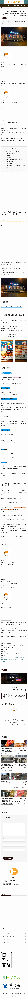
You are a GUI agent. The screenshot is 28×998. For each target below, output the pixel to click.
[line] (16, 888)
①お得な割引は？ (11, 161)
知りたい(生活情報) (8, 936)
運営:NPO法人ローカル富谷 (20, 993)
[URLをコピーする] (25, 690)
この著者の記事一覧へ (14, 729)
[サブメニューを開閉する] (25, 933)
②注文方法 (9, 163)
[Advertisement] (14, 191)
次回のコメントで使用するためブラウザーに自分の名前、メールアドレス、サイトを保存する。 (14, 853)
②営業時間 (9, 157)
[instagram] (14, 888)
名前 (4, 838)
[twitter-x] (12, 888)
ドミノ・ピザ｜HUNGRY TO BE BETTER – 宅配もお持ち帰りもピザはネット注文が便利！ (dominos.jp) (14, 659)
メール (4, 843)
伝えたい (6, 933)
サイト (4, 848)
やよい (14, 716)
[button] (2, 690)
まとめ (6, 170)
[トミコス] (14, 2)
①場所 (8, 155)
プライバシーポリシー (10, 993)
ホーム (4, 993)
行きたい (6, 939)
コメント (5, 821)
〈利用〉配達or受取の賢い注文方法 (13, 159)
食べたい (4, 18)
